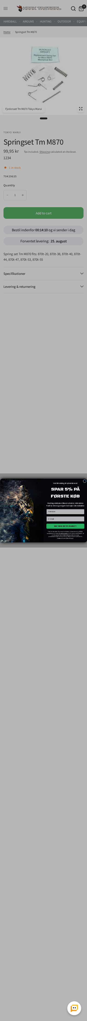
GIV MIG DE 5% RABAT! (65, 526)
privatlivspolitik (63, 533)
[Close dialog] (84, 481)
